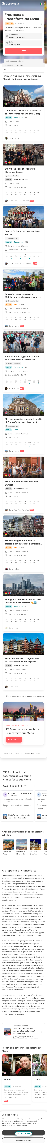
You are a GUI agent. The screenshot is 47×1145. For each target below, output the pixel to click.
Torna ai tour (25, 1134)
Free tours (6, 754)
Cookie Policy (21, 1126)
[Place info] (41, 24)
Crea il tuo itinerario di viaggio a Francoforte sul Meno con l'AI (24, 1031)
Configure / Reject (23, 1140)
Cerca (23, 50)
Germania (16, 754)
